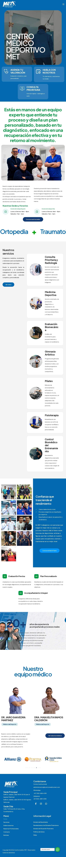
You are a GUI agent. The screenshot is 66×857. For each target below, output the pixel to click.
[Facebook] (35, 803)
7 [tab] (36, 767)
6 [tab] (34, 767)
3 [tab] (29, 767)
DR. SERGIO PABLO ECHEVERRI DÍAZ (42, 719)
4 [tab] (31, 767)
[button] (33, 219)
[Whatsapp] (46, 803)
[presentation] (26, 767)
